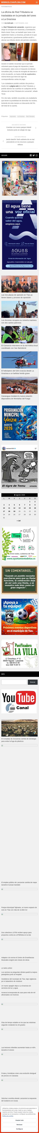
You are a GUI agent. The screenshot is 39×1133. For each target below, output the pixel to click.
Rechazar (19, 1124)
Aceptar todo (20, 1120)
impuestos (13, 116)
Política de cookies (7, 1116)
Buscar (32, 682)
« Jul (18, 521)
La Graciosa (21, 116)
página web (14, 86)
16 (35, 508)
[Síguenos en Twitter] (34, 155)
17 (4, 511)
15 (30, 508)
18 (9, 511)
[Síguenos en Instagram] (36, 155)
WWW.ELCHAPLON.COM (13, 2)
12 (14, 508)
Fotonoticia (6, 7)
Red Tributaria (30, 116)
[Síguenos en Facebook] (31, 155)
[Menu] (36, 2)
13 (19, 508)
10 (4, 508)
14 (25, 508)
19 (14, 511)
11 (9, 508)
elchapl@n (9, 23)
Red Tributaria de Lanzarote (14, 27)
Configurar (19, 1129)
